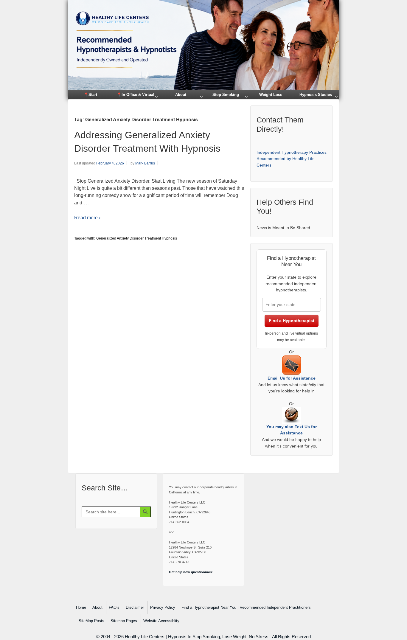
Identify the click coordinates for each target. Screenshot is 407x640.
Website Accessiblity (161, 621)
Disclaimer (135, 607)
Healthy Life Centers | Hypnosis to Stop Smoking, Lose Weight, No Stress (197, 636)
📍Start (90, 94)
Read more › (87, 217)
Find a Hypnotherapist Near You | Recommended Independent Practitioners (246, 607)
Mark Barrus (145, 163)
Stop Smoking (225, 94)
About (180, 94)
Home (81, 607)
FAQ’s (114, 607)
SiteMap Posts (91, 621)
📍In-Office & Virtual (135, 94)
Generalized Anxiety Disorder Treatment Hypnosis (136, 238)
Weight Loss (270, 94)
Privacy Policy (162, 607)
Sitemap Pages (124, 621)
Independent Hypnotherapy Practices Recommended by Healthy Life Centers (292, 158)
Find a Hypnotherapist (291, 320)
